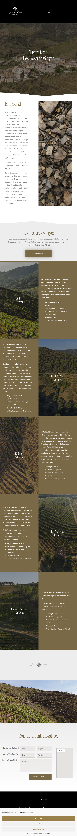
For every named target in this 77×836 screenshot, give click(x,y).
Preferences (38, 829)
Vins (44, 808)
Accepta (38, 818)
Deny (38, 824)
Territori (44, 804)
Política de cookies (32, 833)
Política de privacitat (44, 833)
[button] (49, 11)
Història (44, 800)
